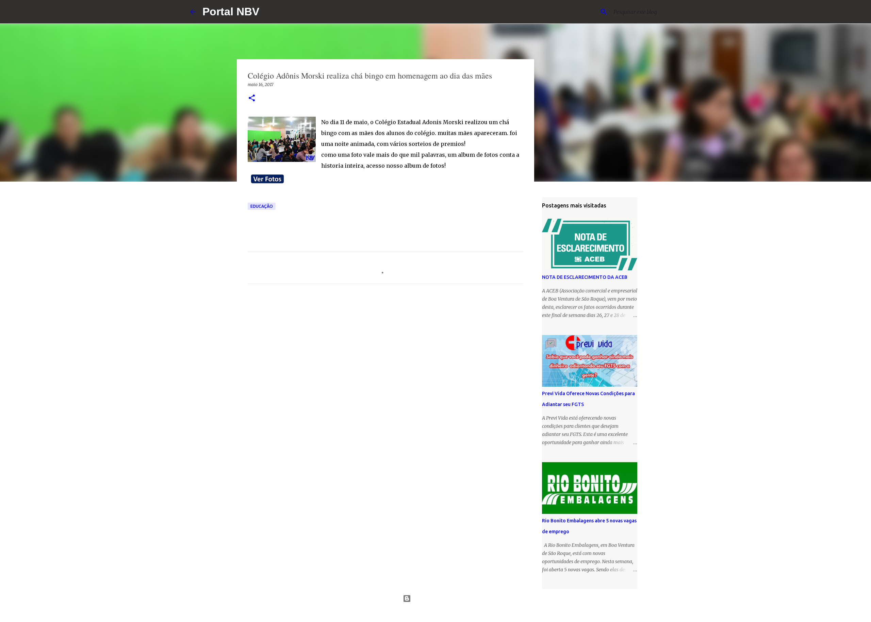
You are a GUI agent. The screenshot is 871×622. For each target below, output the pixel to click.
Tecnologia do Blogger (440, 598)
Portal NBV (230, 11)
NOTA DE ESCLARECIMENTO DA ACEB (584, 277)
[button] (252, 98)
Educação (261, 206)
